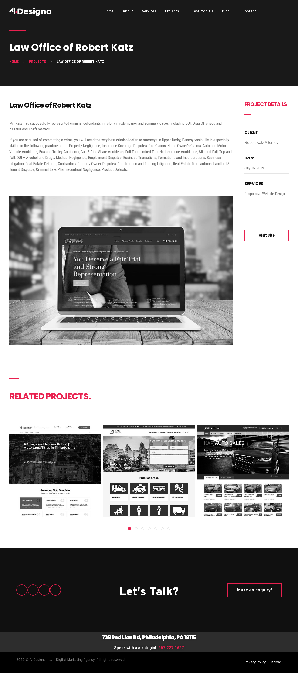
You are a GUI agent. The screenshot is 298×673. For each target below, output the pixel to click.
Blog (226, 11)
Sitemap (276, 662)
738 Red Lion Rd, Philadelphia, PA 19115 (149, 637)
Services (149, 11)
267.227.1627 (171, 647)
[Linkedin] (285, 12)
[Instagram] (281, 12)
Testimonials (202, 11)
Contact (249, 11)
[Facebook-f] (273, 12)
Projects (172, 11)
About (128, 11)
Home (109, 11)
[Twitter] (277, 12)
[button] (129, 528)
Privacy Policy (255, 662)
